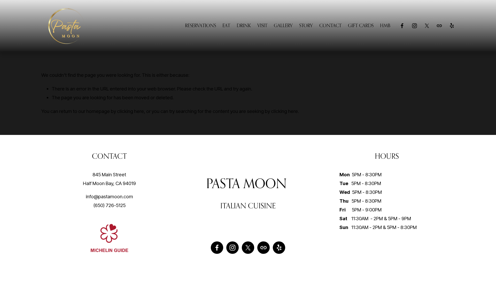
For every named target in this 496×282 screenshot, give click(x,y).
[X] (427, 26)
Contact (330, 25)
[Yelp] (452, 26)
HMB (385, 25)
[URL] (439, 26)
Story (306, 25)
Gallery (283, 25)
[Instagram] (414, 26)
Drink (244, 25)
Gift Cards (361, 25)
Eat (226, 25)
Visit (262, 25)
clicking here (130, 111)
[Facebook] (402, 26)
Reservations (200, 25)
